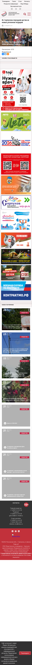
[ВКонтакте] (3, 54)
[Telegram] (5, 54)
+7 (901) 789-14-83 (16, 522)
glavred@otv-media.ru (16, 515)
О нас (20, 1)
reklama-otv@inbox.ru (16, 524)
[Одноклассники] (8, 54)
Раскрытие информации (11, 4)
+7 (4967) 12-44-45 (16, 520)
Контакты (27, 1)
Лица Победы (24, 4)
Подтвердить (25, 653)
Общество (24, 312)
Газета (14, 1)
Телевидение (6, 1)
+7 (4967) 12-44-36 (16, 510)
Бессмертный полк (16, 6)
